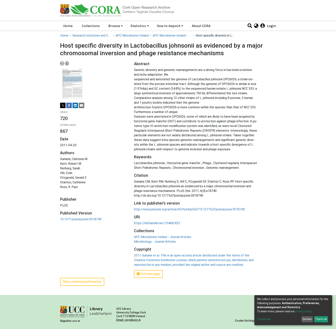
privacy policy (303, 311)
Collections (91, 26)
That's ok (321, 319)
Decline (307, 319)
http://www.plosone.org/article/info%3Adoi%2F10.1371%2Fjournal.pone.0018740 (189, 209)
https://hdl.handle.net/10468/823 (157, 223)
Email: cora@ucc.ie (128, 319)
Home (68, 26)
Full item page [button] (150, 274)
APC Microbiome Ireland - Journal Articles (172, 35)
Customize (264, 319)
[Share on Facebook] (69, 105)
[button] (256, 25)
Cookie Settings (245, 320)
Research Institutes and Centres (92, 35)
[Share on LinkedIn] (75, 105)
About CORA (201, 26)
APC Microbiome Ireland (132, 35)
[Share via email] (81, 105)
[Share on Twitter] (63, 105)
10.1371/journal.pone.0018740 (81, 219)
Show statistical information (82, 282)
